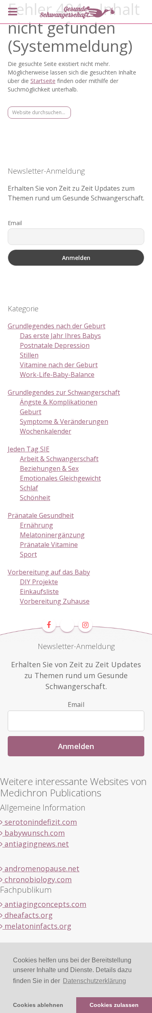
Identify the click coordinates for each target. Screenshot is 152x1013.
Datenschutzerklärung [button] (94, 980)
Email (15, 223)
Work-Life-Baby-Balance (57, 374)
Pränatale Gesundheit (41, 515)
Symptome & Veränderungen (64, 421)
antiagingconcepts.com (44, 904)
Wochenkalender (45, 431)
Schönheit (35, 497)
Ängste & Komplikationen (58, 402)
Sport (28, 554)
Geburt (30, 411)
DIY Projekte (39, 581)
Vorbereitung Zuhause (55, 601)
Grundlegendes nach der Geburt (56, 325)
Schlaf (29, 487)
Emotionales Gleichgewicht (60, 478)
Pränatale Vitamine (49, 544)
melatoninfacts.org (36, 926)
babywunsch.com (33, 833)
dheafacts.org (27, 915)
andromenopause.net (40, 868)
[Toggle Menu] (12, 11)
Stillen (29, 355)
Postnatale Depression (55, 345)
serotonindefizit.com (39, 822)
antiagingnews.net (35, 844)
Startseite (43, 81)
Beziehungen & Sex (49, 468)
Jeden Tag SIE (28, 449)
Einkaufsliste (39, 591)
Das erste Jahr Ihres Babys (60, 335)
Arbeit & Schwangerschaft (59, 458)
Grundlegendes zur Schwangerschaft (64, 392)
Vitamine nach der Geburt (59, 364)
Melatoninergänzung (52, 534)
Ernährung (36, 525)
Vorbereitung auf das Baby (49, 572)
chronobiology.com (37, 879)
